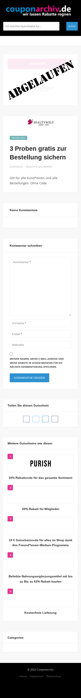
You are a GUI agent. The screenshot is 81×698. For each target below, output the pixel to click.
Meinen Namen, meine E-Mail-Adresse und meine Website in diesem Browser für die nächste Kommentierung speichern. (37, 362)
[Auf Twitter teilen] (36, 419)
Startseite (16, 166)
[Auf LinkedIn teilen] (45, 419)
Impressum (36, 676)
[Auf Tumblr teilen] (55, 419)
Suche (72, 26)
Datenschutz (53, 676)
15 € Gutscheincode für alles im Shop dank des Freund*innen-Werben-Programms (40, 542)
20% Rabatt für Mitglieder (40, 509)
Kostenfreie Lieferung (40, 612)
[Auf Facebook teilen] (26, 419)
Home (23, 676)
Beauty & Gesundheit (39, 166)
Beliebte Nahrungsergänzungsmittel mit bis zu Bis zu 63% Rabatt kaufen (41, 579)
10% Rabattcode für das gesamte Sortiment (40, 477)
